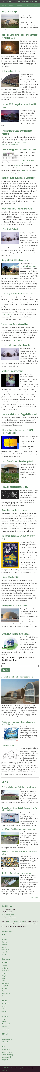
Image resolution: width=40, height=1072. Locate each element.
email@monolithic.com (8, 917)
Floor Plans (5, 1004)
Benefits (4, 934)
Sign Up (5, 670)
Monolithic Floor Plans (8, 745)
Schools (4, 939)
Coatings (4, 1011)
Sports (3, 947)
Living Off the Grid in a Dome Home (14, 260)
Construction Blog (7, 1055)
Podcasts (4, 988)
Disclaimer (4, 1070)
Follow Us (4, 1033)
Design (3, 976)
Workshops (5, 968)
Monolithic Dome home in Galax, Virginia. (29, 160)
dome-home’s (24, 170)
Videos (3, 978)
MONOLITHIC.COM (30, 1)
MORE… (35, 5)
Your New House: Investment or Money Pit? (18, 177)
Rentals (3, 954)
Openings (4, 1016)
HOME (4, 5)
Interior (3, 1014)
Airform (3, 1009)
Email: (3, 663)
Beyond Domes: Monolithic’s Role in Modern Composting (18, 829)
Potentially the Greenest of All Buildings (17, 293)
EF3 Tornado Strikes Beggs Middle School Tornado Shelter (18, 787)
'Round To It (5, 1050)
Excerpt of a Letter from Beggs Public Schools (19, 414)
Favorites (4, 1026)
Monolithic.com (26, 924)
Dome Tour (5, 971)
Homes (3, 937)
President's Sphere (7, 1052)
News (4, 781)
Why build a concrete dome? (12, 370)
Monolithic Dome (6, 931)
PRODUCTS (19, 5)
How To (4, 973)
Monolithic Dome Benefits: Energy (14, 510)
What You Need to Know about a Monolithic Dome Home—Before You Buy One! (18, 723)
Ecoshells (4, 952)
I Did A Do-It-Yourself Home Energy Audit (17, 461)
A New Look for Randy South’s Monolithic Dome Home (17, 677)
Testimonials (5, 993)
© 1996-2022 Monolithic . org (11, 1068)
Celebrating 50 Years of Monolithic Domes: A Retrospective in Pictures (20, 852)
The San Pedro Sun (16, 340)
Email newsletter (6, 1039)
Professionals (5, 983)
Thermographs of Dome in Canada (14, 605)
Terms (30, 1068)
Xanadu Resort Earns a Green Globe (14, 324)
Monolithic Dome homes (28, 266)
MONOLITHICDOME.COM (15, 1)
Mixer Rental (5, 1024)
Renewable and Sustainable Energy (14, 486)
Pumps (3, 1019)
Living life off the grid (9, 11)
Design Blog (5, 1060)
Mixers (3, 1021)
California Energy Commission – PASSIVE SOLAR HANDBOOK (17, 431)
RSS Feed (4, 1042)
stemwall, (17, 165)
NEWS (27, 5)
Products (4, 1000)
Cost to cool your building (11, 71)
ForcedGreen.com (7, 314)
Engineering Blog (6, 1057)
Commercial (5, 949)
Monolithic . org (6, 906)
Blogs (3, 1046)
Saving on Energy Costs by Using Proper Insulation (16, 132)
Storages (4, 944)
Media (3, 1006)
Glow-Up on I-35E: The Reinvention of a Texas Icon (16, 873)
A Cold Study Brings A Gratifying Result (17, 345)
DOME (11, 5)
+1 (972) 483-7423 (7, 914)
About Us (4, 996)
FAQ (2, 991)
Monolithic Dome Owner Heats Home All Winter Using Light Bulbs (19, 36)
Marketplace (5, 959)
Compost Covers (6, 1029)
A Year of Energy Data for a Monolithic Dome (18, 149)
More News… (35, 897)
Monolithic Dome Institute (15, 921)
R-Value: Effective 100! (10, 577)
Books (3, 981)
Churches (4, 942)
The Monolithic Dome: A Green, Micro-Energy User (18, 537)
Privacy (24, 1068)
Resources (4, 962)
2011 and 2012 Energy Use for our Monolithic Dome (19, 106)
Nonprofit (4, 986)
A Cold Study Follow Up (10, 229)
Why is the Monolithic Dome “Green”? (15, 633)
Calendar (4, 966)
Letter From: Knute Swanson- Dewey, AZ (16, 208)
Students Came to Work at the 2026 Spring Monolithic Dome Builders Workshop (19, 809)
